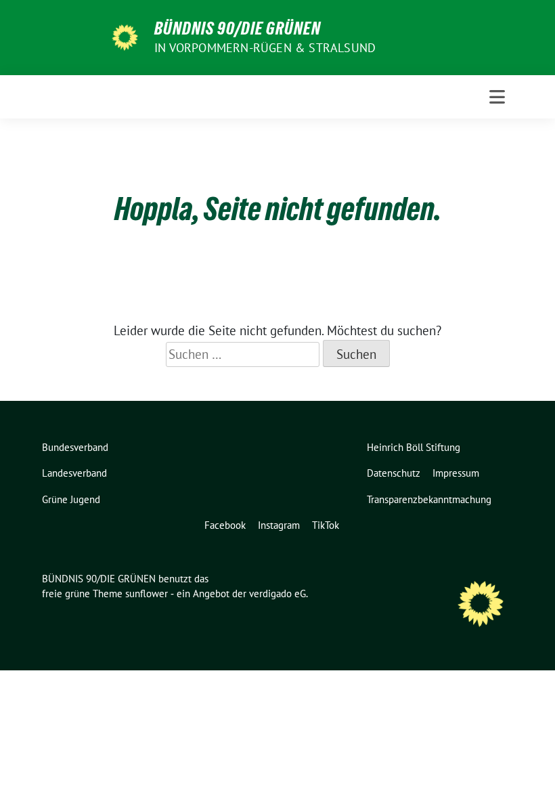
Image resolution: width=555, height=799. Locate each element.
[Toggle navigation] (497, 96)
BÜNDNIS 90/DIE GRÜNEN (237, 28)
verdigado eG (277, 593)
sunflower (146, 593)
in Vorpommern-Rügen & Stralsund (265, 48)
